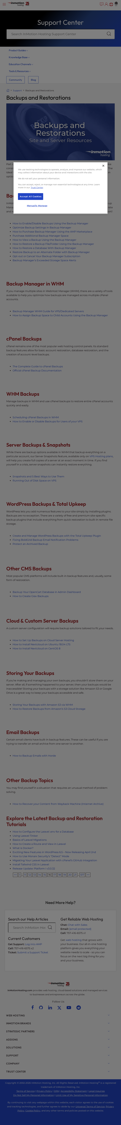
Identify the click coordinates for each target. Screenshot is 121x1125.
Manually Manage (37, 205)
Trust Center (37, 187)
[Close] (103, 165)
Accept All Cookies (30, 196)
